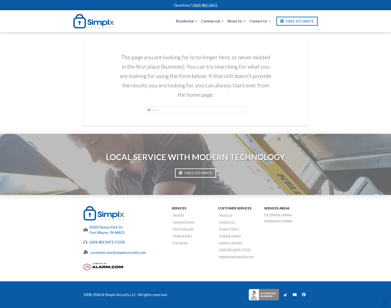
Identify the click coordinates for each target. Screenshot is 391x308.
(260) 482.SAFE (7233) (107, 242)
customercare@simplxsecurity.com (118, 252)
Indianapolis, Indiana (278, 220)
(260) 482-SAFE (204, 5)
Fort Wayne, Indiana (278, 214)
